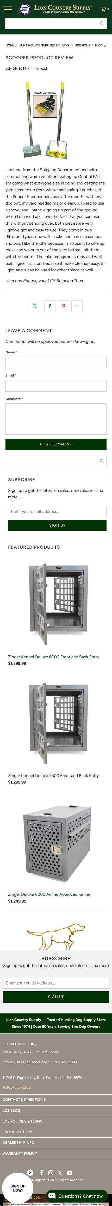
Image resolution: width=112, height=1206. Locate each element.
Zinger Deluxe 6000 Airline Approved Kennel (49, 894)
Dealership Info (18, 1143)
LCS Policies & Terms (22, 1121)
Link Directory (17, 1132)
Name (11, 352)
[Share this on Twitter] (35, 306)
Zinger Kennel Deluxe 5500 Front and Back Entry (53, 775)
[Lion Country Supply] (64, 9)
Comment (14, 399)
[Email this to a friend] (77, 306)
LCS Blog (11, 1110)
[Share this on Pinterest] (63, 306)
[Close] (30, 1172)
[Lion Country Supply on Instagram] (51, 1173)
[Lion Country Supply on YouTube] (70, 1173)
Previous (82, 45)
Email (10, 375)
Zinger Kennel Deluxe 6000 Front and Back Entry (53, 656)
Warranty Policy (20, 1153)
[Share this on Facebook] (49, 306)
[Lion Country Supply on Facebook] (42, 1173)
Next (99, 45)
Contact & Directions (24, 1099)
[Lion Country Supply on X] (60, 1173)
